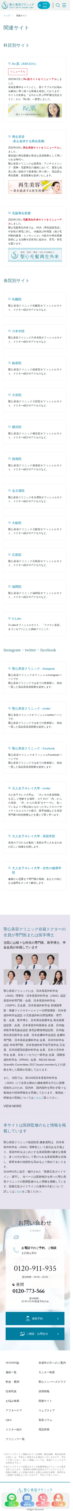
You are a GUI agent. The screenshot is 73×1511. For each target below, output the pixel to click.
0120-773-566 (28, 1291)
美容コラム (45, 1419)
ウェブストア (47, 1410)
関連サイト (45, 1400)
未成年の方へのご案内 (52, 1362)
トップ (7, 15)
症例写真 (11, 1391)
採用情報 (44, 1391)
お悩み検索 (12, 1400)
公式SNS (45, 5)
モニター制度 (47, 1372)
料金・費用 (12, 1381)
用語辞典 (44, 1429)
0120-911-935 (35, 1268)
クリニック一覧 (15, 1439)
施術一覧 (11, 1372)
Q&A (9, 1419)
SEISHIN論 (12, 1362)
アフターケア (14, 1410)
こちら (37, 1097)
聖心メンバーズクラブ (52, 1381)
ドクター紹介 (14, 1429)
